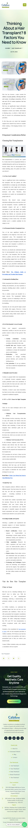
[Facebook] (4, 658)
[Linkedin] (22, 738)
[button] (24, 824)
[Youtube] (14, 658)
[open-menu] (24, 4)
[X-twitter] (9, 658)
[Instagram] (18, 658)
